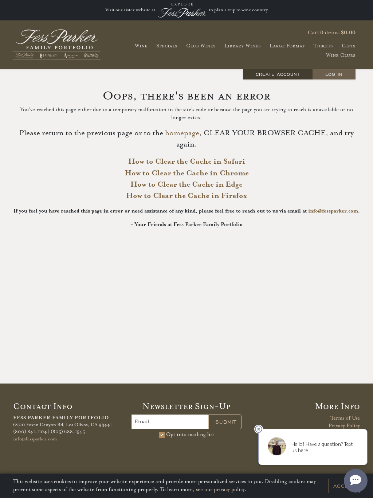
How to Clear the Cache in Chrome (187, 173)
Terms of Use (345, 418)
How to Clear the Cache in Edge (186, 184)
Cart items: (332, 33)
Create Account (278, 74)
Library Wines (242, 46)
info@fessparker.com (333, 211)
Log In (334, 74)
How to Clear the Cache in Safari (186, 161)
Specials (166, 46)
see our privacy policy (220, 490)
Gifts (349, 46)
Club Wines (201, 46)
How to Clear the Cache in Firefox (186, 195)
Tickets (323, 46)
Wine (141, 46)
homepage (182, 133)
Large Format (287, 46)
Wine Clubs (341, 55)
